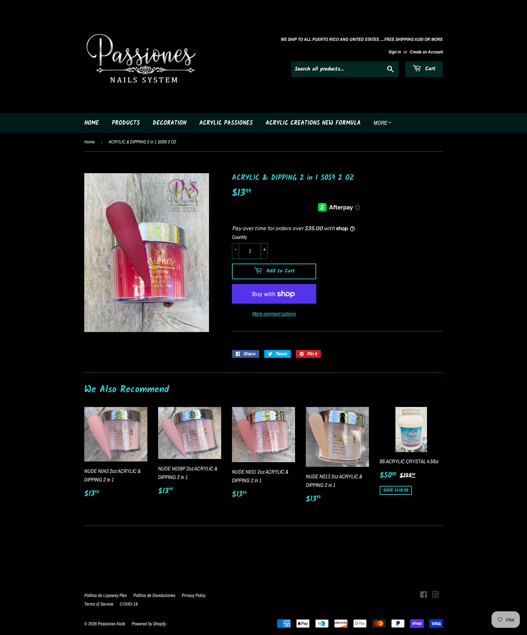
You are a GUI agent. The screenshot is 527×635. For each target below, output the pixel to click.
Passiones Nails (111, 624)
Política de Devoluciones (154, 595)
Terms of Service (98, 604)
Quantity (239, 237)
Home (89, 142)
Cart (429, 69)
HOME (91, 123)
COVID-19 (129, 604)
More (381, 123)
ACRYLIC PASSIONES (226, 123)
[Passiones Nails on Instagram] (435, 595)
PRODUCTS (126, 123)
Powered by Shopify (149, 624)
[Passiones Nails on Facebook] (423, 595)
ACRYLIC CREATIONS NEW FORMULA (313, 123)
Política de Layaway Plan (105, 595)
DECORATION (169, 123)
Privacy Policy (193, 595)
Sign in (395, 52)
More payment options (274, 313)
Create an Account (426, 52)
